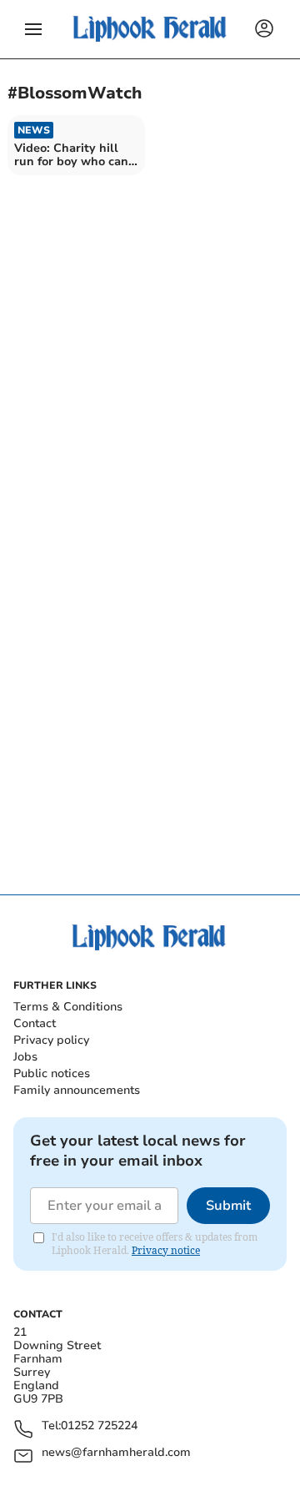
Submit (228, 1205)
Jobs (25, 1057)
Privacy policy (51, 1040)
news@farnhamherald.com (116, 1453)
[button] (33, 29)
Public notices (51, 1073)
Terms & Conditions (67, 1007)
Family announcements (76, 1090)
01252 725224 (99, 1426)
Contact (34, 1023)
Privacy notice (166, 1250)
